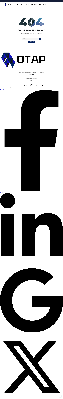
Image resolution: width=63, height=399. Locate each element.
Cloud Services (34, 4)
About (22, 4)
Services (27, 4)
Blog (40, 4)
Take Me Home (31, 41)
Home (18, 4)
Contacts (44, 4)
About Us (25, 85)
